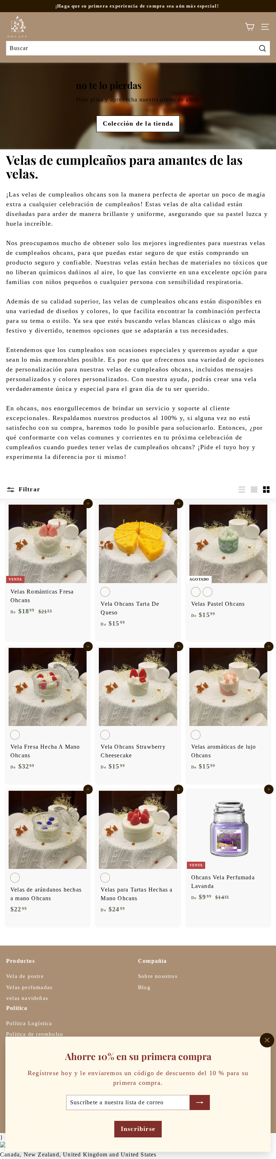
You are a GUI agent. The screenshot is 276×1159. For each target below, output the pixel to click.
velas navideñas (27, 998)
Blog (144, 987)
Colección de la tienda (138, 123)
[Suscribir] (200, 1102)
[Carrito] (249, 26)
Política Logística (29, 1023)
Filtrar (28, 489)
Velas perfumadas (29, 987)
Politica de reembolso (34, 1034)
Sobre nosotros (158, 976)
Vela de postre (25, 976)
